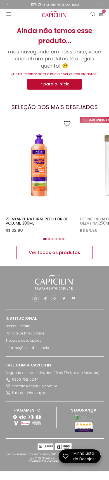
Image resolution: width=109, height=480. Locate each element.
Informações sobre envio (27, 347)
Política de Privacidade (25, 333)
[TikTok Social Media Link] (45, 299)
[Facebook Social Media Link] (64, 299)
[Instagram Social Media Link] (35, 299)
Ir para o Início (54, 84)
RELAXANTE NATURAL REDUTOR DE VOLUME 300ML (37, 221)
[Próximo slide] (101, 4)
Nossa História (18, 326)
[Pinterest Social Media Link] (73, 299)
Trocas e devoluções (24, 340)
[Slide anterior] (8, 4)
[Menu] (13, 14)
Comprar (39, 203)
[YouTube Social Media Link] (54, 299)
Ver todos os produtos (54, 252)
